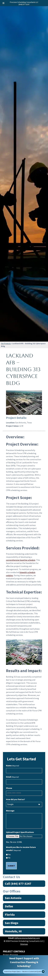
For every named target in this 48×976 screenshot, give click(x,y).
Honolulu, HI (13, 931)
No (9, 857)
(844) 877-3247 (24, 4)
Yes (9, 854)
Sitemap (24, 944)
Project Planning (10, 954)
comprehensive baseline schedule (20, 560)
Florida (10, 915)
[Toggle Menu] (3, 3)
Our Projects (6, 343)
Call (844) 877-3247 (18, 884)
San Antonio (13, 898)
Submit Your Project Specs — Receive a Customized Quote (22, 971)
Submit (11, 865)
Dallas (9, 906)
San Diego (11, 923)
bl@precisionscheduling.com (27, 938)
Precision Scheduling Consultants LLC (24, 2)
